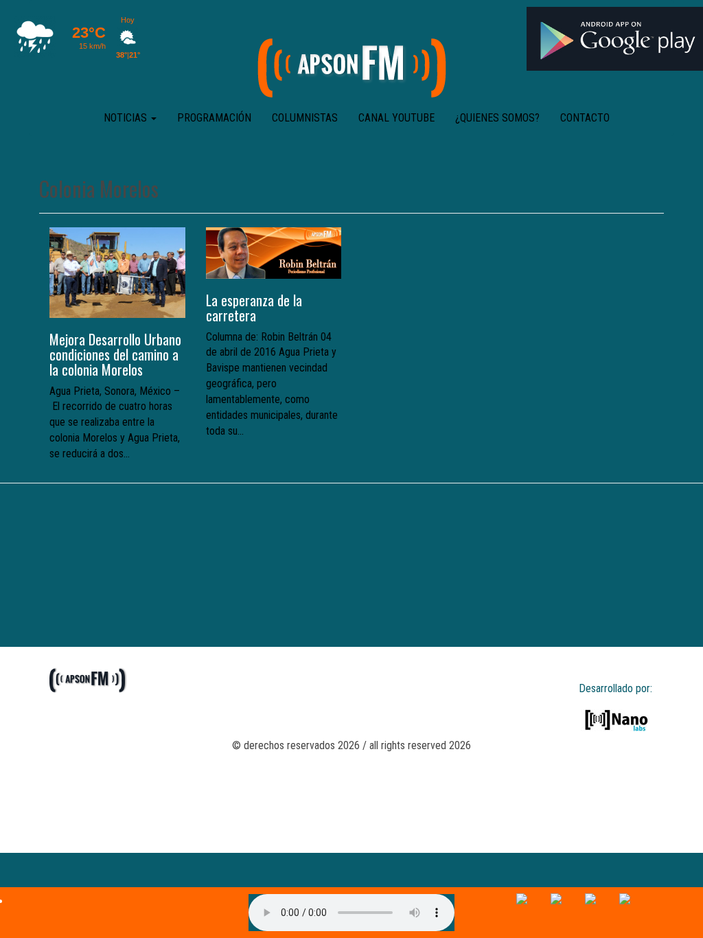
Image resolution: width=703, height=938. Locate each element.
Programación (214, 117)
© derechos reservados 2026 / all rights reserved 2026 (351, 745)
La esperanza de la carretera (254, 308)
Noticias (127, 117)
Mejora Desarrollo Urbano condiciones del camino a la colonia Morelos (115, 354)
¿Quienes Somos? (497, 117)
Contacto (585, 117)
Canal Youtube (396, 117)
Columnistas (305, 117)
